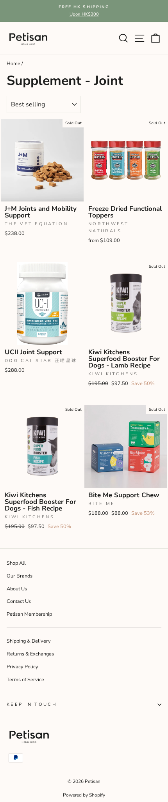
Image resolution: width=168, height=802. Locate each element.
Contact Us (19, 601)
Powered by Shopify (84, 795)
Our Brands (19, 575)
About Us (17, 588)
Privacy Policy (22, 666)
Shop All (16, 563)
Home (13, 63)
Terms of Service (25, 679)
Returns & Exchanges (30, 653)
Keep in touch (32, 704)
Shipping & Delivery (29, 641)
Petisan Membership (29, 614)
